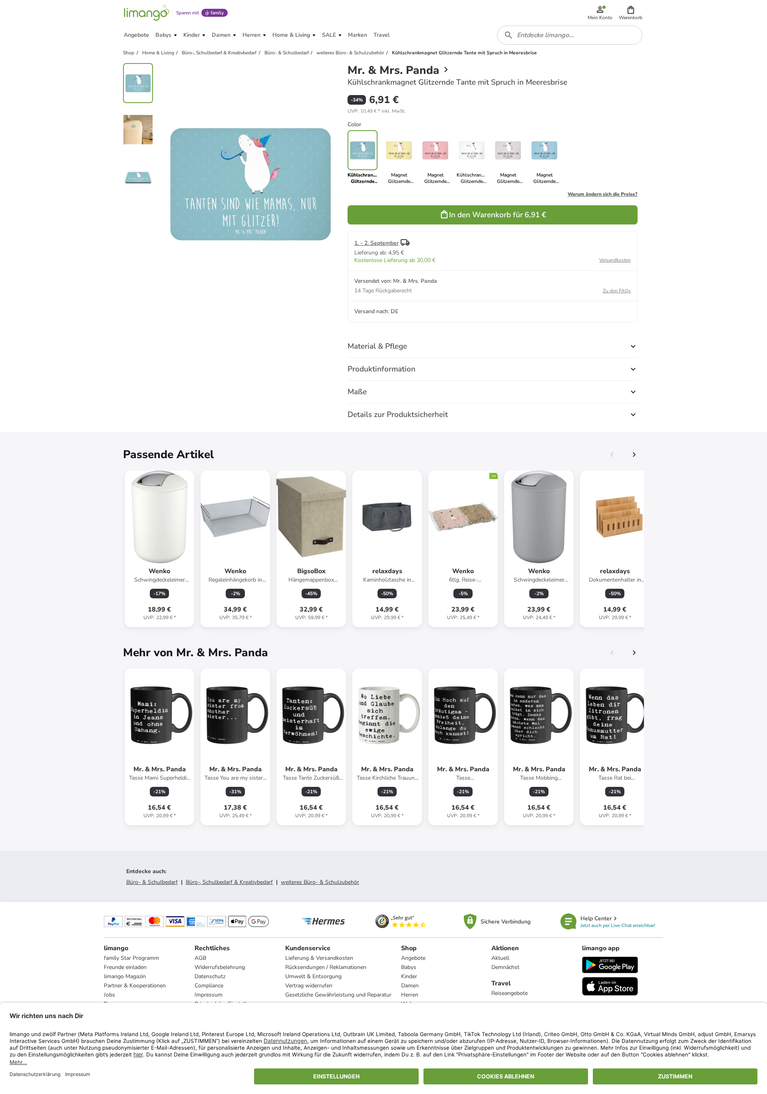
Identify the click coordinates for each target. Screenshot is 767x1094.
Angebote (413, 958)
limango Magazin (125, 976)
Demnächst (505, 967)
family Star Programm (131, 958)
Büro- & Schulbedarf (152, 882)
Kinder (409, 976)
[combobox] (570, 35)
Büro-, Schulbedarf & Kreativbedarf (229, 882)
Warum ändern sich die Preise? (603, 194)
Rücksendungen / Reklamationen (325, 967)
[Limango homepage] (146, 12)
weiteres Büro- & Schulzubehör (320, 882)
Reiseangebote (509, 993)
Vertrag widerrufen (308, 985)
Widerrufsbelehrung (220, 967)
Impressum (209, 995)
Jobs (109, 995)
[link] (399, 157)
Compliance (209, 985)
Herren (409, 995)
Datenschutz (210, 976)
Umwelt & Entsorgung (313, 976)
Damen (410, 985)
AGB (200, 958)
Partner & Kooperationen (135, 985)
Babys (408, 967)
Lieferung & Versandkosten (319, 958)
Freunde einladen (125, 967)
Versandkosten (615, 260)
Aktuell (500, 958)
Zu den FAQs (617, 291)
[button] (630, 12)
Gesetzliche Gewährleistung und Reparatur (338, 995)
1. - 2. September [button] (376, 243)
